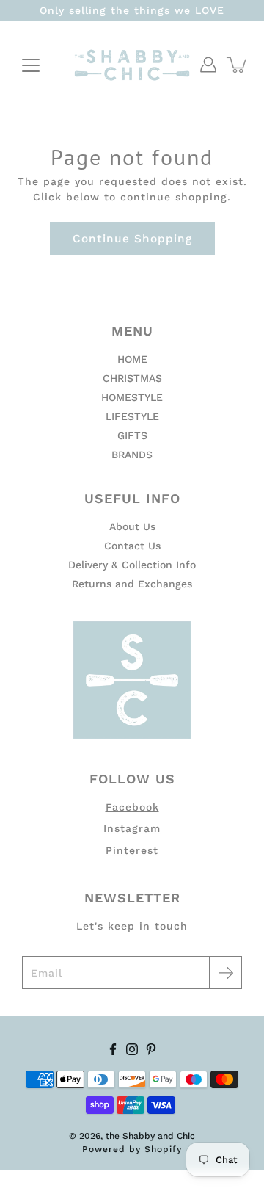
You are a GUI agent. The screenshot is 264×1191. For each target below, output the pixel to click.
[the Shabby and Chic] (132, 64)
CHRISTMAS (132, 378)
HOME (132, 359)
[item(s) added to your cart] (237, 64)
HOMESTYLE (132, 397)
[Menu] (31, 65)
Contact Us (132, 545)
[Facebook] (113, 1049)
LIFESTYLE (132, 416)
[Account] (208, 64)
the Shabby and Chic (150, 1136)
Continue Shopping (132, 238)
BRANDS (132, 454)
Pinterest (132, 850)
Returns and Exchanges (132, 584)
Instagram (132, 828)
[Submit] (225, 972)
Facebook (132, 807)
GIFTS (132, 435)
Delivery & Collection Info (132, 565)
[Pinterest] (151, 1049)
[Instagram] (132, 1049)
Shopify (163, 1149)
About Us (132, 526)
